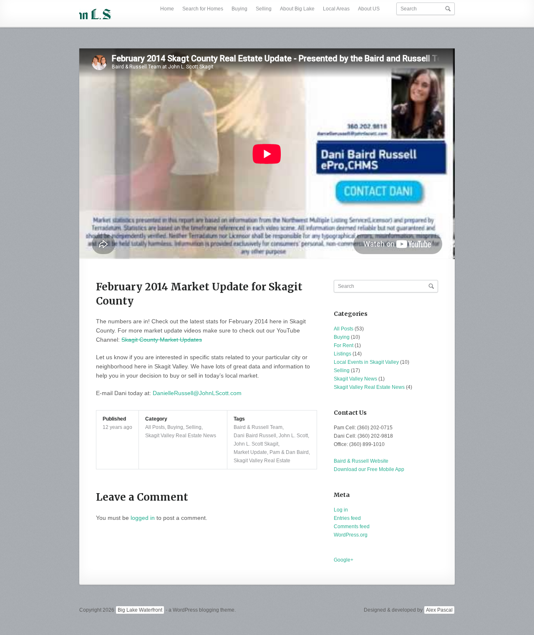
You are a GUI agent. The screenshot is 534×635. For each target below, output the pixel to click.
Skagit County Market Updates (161, 339)
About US (369, 9)
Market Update (250, 452)
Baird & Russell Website (361, 461)
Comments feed (352, 526)
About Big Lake (297, 9)
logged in (143, 517)
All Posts (155, 427)
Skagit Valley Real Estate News (180, 435)
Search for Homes (202, 9)
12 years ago (117, 427)
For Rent (343, 345)
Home (167, 9)
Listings (342, 354)
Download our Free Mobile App (369, 469)
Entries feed (347, 518)
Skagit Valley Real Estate (262, 461)
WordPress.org (351, 535)
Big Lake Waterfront (140, 610)
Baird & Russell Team (258, 427)
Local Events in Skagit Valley (366, 362)
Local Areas (336, 9)
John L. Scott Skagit (256, 444)
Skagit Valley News (355, 379)
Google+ (343, 560)
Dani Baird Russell (255, 435)
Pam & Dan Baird (289, 452)
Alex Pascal (439, 610)
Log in (341, 510)
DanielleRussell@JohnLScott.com (197, 393)
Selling (264, 9)
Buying (239, 9)
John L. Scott (293, 435)
